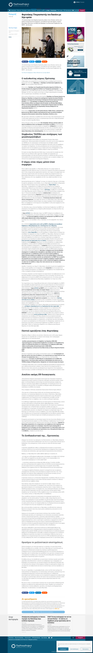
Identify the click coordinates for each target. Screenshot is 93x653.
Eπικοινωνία (28, 637)
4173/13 (28, 213)
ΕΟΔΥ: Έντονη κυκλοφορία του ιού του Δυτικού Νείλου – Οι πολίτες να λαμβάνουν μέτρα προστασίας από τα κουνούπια (59, 620)
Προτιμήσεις (86, 649)
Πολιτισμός (59, 10)
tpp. (42, 10)
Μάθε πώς (57, 608)
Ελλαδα (10, 16)
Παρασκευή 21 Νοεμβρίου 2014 (14, 31)
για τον (78, 10)
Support (82, 10)
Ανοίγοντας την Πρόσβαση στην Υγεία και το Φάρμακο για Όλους (23, 639)
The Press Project (13, 28)
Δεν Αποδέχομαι (74, 649)
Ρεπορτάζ (33, 10)
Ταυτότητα (11, 637)
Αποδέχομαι (63, 649)
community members (23, 5)
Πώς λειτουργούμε (19, 637)
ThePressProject (21, 4)
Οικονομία (24, 10)
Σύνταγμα (47, 189)
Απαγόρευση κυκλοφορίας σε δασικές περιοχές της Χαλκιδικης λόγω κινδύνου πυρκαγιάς (33, 619)
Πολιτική (19, 10)
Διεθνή (29, 10)
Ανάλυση (39, 10)
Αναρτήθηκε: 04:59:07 (13, 34)
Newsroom (13, 10)
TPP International (67, 10)
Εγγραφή (82, 2)
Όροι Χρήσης (44, 637)
